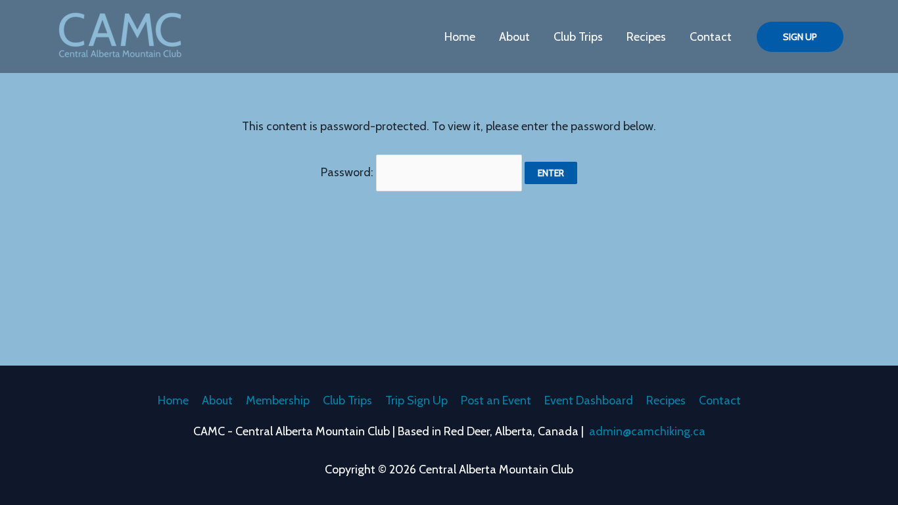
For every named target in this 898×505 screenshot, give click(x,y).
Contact (711, 37)
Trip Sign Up (416, 400)
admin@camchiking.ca (647, 431)
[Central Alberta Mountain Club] (120, 35)
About (514, 37)
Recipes (646, 37)
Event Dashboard (588, 400)
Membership (278, 400)
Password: (348, 172)
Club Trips (578, 37)
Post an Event (496, 400)
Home (459, 37)
